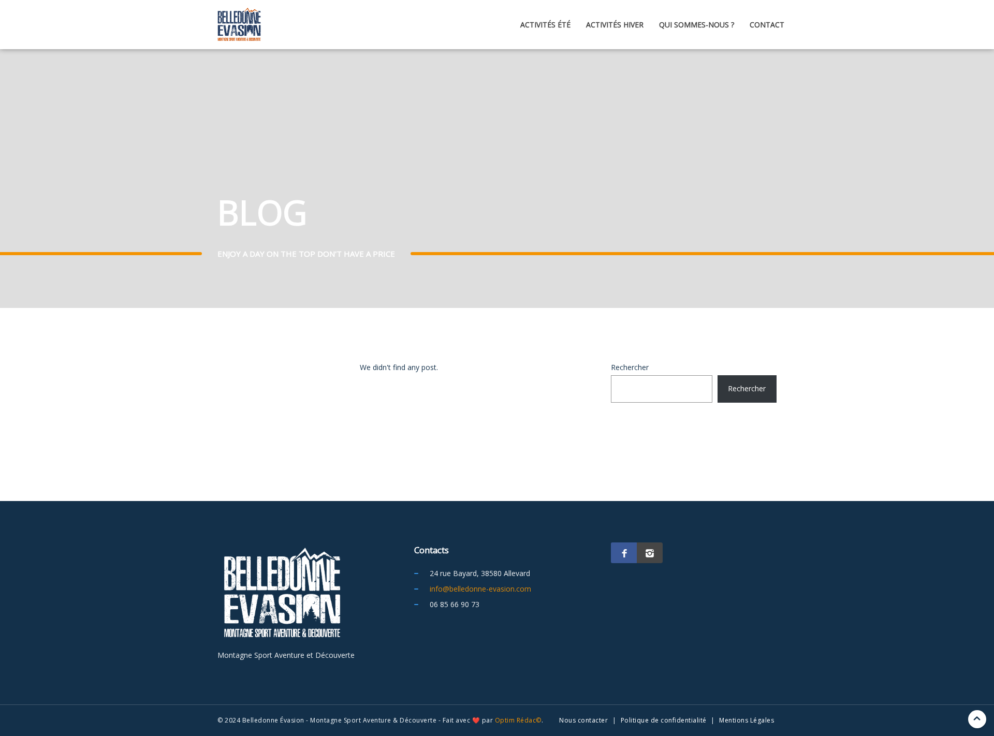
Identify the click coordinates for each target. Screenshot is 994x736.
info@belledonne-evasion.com (480, 589)
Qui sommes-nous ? (696, 25)
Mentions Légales (746, 720)
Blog (914, 227)
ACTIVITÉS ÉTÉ (545, 25)
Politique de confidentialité (664, 720)
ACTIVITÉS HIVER (615, 25)
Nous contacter (583, 720)
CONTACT (767, 25)
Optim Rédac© (518, 720)
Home (873, 227)
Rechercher (630, 367)
